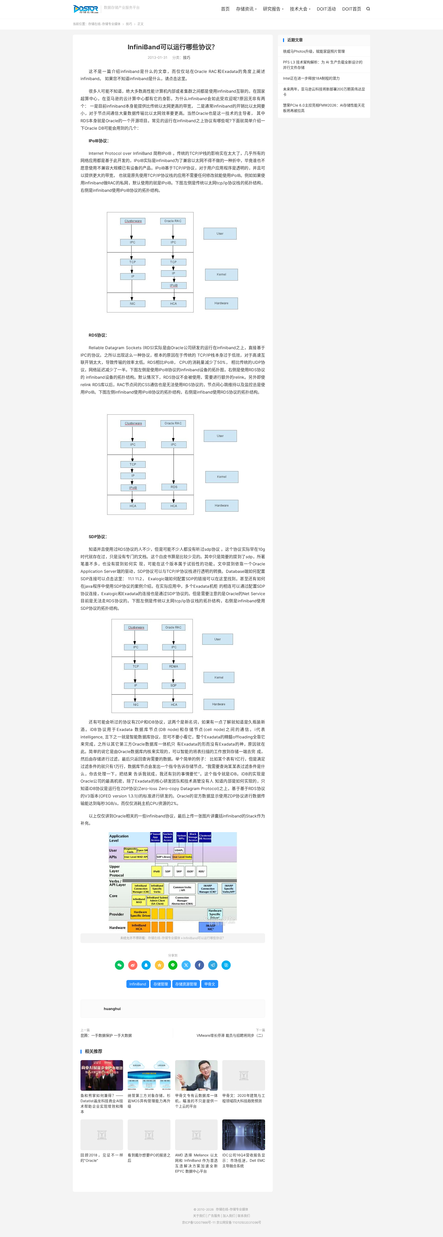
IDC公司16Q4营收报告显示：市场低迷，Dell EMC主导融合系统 (243, 1160)
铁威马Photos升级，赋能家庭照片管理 (314, 51)
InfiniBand (137, 984)
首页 (225, 9)
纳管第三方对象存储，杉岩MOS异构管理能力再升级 (149, 1100)
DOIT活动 (326, 9)
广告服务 (214, 1216)
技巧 (129, 24)
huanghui (112, 1008)
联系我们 (244, 1216)
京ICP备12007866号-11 (199, 1222)
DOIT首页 (351, 9)
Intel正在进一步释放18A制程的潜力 (311, 78)
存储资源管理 (186, 984)
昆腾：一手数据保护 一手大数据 (106, 1035)
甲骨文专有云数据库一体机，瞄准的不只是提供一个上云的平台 (196, 1100)
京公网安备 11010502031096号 (238, 1222)
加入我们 (229, 1216)
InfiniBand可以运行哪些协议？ (173, 47)
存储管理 (161, 984)
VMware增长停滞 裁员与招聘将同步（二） (231, 1035)
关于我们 (199, 1216)
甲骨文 (209, 984)
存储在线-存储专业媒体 (85, 9)
